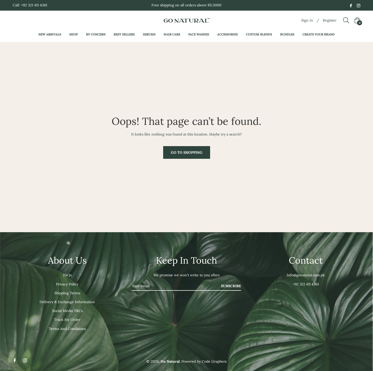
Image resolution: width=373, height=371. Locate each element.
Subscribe (231, 286)
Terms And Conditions (67, 328)
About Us (67, 260)
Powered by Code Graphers (204, 361)
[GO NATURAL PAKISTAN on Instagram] (358, 5)
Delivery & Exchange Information (67, 302)
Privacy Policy (67, 284)
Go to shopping (186, 152)
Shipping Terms (67, 293)
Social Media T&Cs (67, 310)
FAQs (67, 275)
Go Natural (170, 361)
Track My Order (67, 319)
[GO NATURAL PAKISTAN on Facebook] (351, 5)
